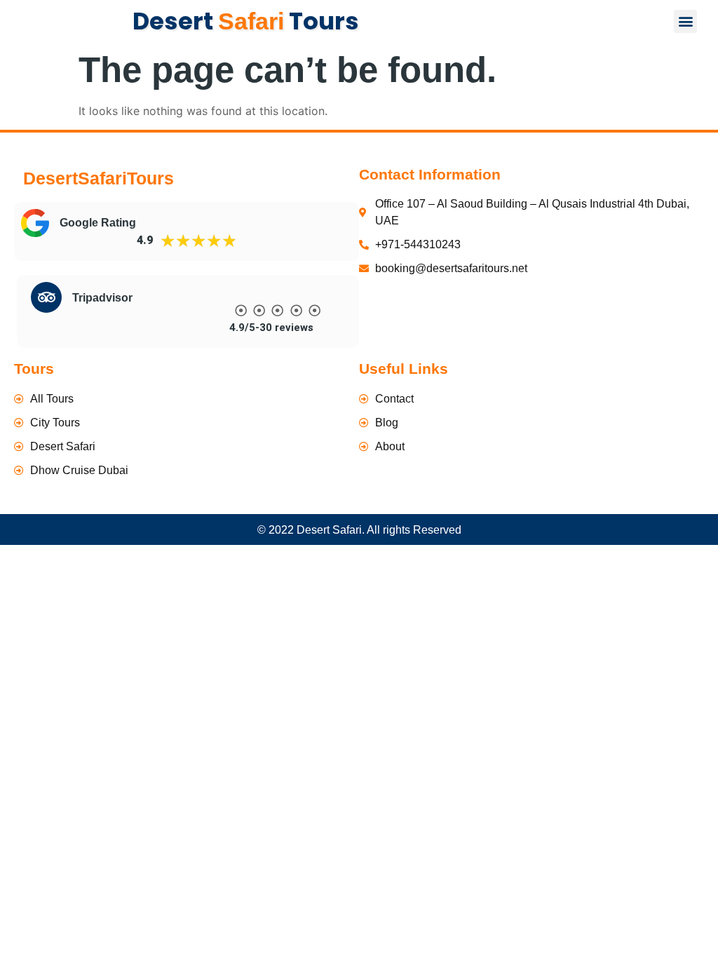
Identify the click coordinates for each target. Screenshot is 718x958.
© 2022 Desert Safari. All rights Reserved (359, 530)
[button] (685, 21)
